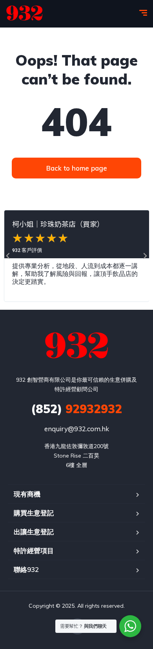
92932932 (76, 408)
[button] (8, 256)
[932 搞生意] (24, 14)
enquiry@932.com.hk (76, 429)
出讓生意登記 (34, 532)
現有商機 (27, 494)
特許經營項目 (34, 550)
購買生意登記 (34, 513)
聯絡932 (26, 569)
